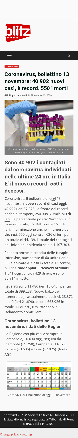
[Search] (69, 55)
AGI (7, 354)
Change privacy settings (16, 434)
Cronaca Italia (12, 66)
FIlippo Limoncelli (17, 95)
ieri (7, 219)
